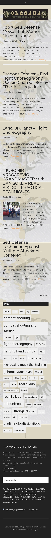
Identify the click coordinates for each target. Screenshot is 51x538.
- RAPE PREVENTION (38, 497)
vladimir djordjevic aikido (22, 423)
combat (35, 312)
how (41, 352)
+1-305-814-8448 (9, 468)
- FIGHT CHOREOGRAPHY (23, 500)
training (7, 417)
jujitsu (22, 358)
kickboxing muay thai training (25, 365)
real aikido (27, 384)
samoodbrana (31, 397)
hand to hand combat (20, 351)
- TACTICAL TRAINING (21, 492)
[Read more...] (40, 60)
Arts (22, 311)
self (42, 397)
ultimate (23, 417)
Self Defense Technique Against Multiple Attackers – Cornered (23, 249)
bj (28, 312)
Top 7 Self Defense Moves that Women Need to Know (22, 31)
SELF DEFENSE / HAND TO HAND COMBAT (18, 489)
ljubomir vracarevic (18, 372)
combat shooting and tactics (20, 328)
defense (8, 337)
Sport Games (37, 404)
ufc (14, 417)
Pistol (41, 378)
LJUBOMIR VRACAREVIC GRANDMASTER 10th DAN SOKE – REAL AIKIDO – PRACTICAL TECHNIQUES (24, 181)
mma (24, 378)
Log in (35, 530)
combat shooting (17, 318)
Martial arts (7, 378)
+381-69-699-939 (30, 471)
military (16, 378)
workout (19, 430)
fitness (40, 344)
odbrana (33, 378)
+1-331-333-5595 (9, 466)
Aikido (7, 311)
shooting (28, 404)
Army (15, 312)
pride (6, 384)
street (6, 411)
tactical (42, 412)
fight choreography (18, 344)
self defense (13, 404)
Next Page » (44, 295)
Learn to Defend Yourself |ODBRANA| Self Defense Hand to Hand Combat (26, 14)
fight (17, 337)
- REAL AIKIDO (40, 489)
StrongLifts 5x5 (24, 411)
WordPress (27, 530)
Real (14, 384)
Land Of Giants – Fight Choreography (25, 130)
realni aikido (12, 397)
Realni (24, 390)
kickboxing (34, 358)
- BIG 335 (13, 494)
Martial (38, 372)
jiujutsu (6, 358)
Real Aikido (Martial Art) (11, 390)
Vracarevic (7, 431)
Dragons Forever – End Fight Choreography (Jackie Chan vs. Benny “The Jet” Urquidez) (25, 80)
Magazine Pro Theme (28, 527)
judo (15, 358)
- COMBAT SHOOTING (37, 492)
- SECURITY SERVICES (22, 497)
